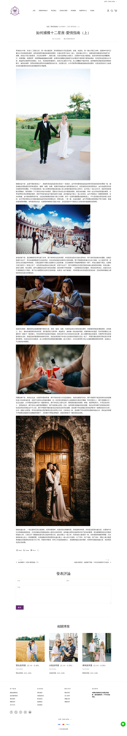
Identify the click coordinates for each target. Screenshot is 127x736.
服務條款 (39, 701)
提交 (19, 607)
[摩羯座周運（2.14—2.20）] (96, 647)
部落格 (92, 10)
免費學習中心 (83, 10)
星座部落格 (54, 26)
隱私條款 (39, 692)
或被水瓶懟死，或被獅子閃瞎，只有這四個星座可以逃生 (91, 562)
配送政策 (39, 699)
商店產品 (53, 10)
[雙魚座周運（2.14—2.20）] (30, 647)
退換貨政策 (40, 695)
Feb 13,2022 (19, 669)
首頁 (34, 10)
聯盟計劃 (67, 699)
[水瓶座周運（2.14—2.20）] (63, 647)
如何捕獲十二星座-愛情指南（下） (28, 562)
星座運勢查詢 (14, 695)
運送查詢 (12, 699)
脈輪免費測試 (14, 692)
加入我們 (67, 695)
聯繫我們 (12, 701)
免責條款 (39, 705)
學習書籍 (73, 10)
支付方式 (12, 705)
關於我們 (67, 692)
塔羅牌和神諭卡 (43, 10)
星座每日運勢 (63, 10)
